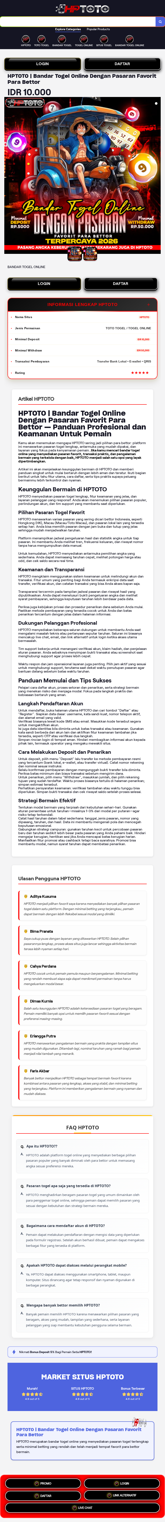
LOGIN (42, 64)
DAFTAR (122, 64)
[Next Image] (157, 176)
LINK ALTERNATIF (124, 1495)
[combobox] (78, 22)
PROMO (45, 1482)
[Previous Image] (7, 176)
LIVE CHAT (85, 1508)
